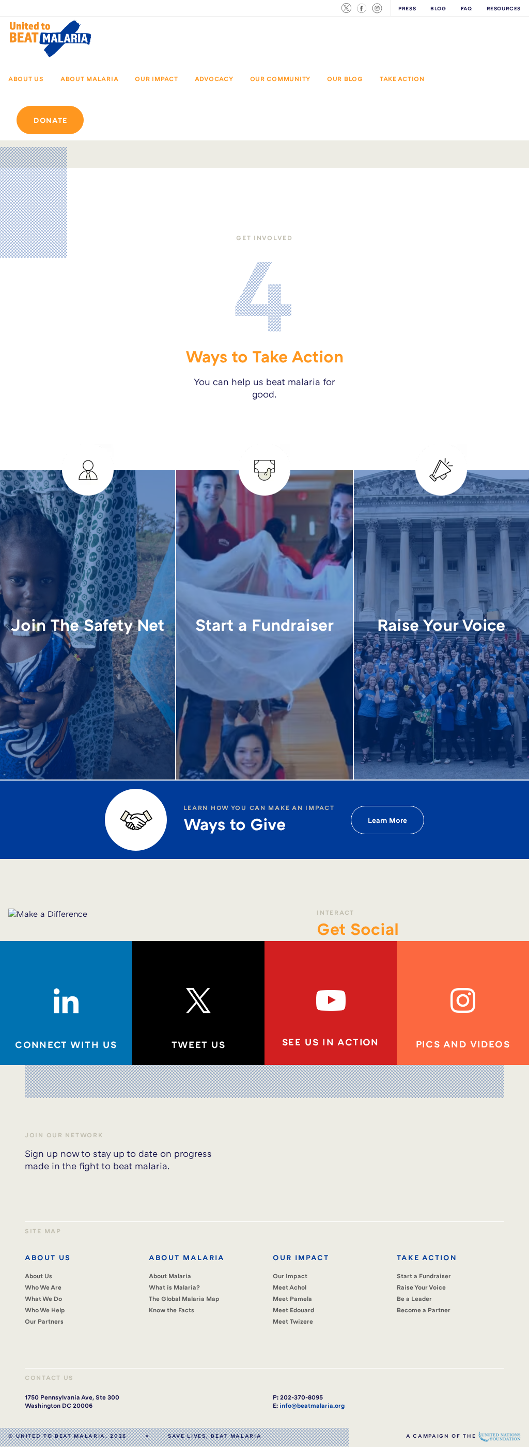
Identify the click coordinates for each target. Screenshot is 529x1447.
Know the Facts (171, 1310)
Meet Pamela (292, 1298)
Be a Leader (414, 1298)
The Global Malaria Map (184, 1298)
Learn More (387, 820)
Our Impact (156, 79)
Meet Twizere (293, 1321)
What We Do (43, 1298)
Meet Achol (289, 1287)
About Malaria (89, 79)
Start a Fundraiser (424, 1276)
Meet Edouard (293, 1310)
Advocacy (214, 79)
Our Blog (345, 79)
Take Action (402, 79)
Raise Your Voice (421, 1287)
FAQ (466, 8)
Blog (438, 8)
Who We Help (45, 1310)
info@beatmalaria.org (312, 1405)
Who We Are (43, 1287)
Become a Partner (423, 1310)
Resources (504, 8)
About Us (26, 79)
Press (407, 8)
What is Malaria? (174, 1287)
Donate (50, 120)
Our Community (280, 79)
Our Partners (44, 1321)
